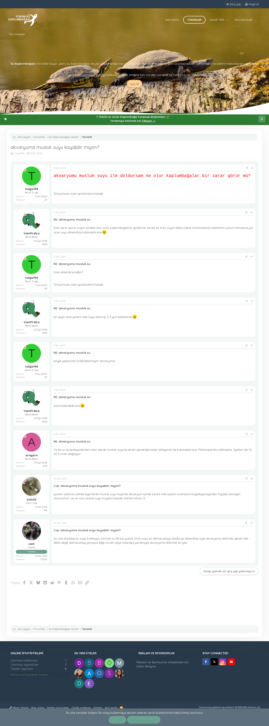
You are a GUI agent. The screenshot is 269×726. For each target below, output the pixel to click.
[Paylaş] (247, 168)
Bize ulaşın (37, 707)
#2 (251, 212)
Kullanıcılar (243, 19)
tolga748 (19, 153)
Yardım (97, 707)
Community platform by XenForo (230, 707)
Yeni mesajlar (17, 34)
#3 (251, 256)
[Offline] (25, 170)
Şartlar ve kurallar (58, 707)
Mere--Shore (20, 707)
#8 (251, 478)
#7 (251, 434)
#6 (251, 389)
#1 (252, 168)
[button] (227, 19)
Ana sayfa (172, 19)
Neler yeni (217, 19)
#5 (251, 345)
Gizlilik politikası (81, 707)
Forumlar (194, 19)
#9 (251, 522)
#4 (251, 300)
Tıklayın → (148, 120)
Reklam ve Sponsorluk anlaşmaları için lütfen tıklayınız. (162, 664)
